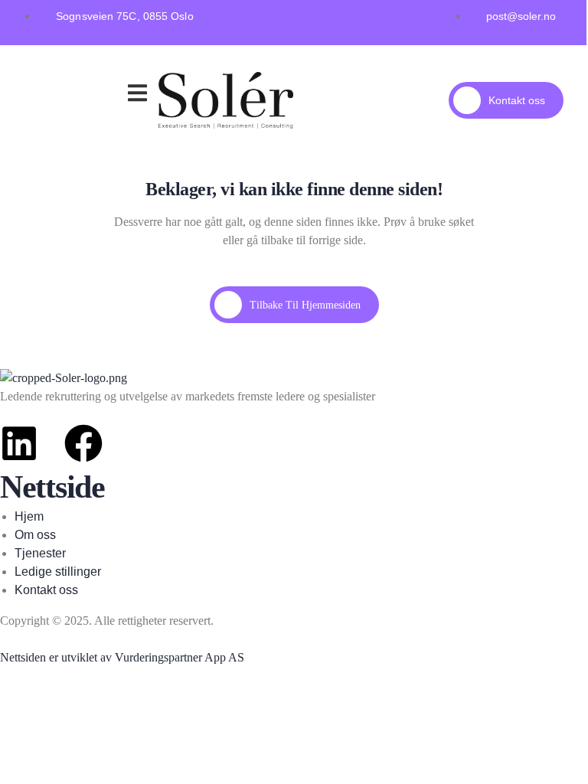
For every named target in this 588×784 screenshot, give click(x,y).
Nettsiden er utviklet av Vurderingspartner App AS (122, 657)
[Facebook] (83, 443)
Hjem (51, 76)
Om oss (104, 95)
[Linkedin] (19, 443)
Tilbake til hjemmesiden (305, 305)
